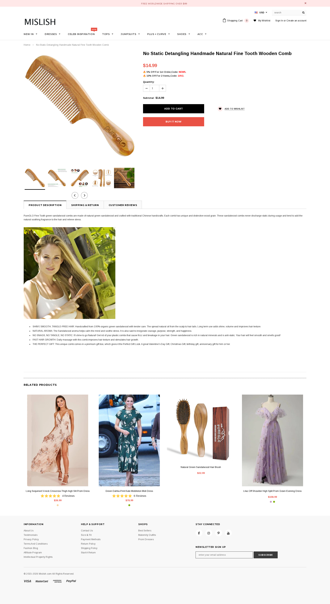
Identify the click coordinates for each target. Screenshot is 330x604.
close (305, 3)
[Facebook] (199, 532)
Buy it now (173, 121)
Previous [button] (75, 195)
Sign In (279, 20)
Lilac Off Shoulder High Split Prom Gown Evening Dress (272, 491)
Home (27, 45)
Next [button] (84, 195)
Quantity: (148, 82)
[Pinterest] (218, 532)
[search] (303, 12)
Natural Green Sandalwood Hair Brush (201, 467)
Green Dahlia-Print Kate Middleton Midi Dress (129, 491)
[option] (79, 106)
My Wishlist (264, 20)
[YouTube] (228, 532)
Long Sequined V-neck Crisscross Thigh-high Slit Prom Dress (58, 491)
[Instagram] (208, 532)
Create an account (296, 20)
